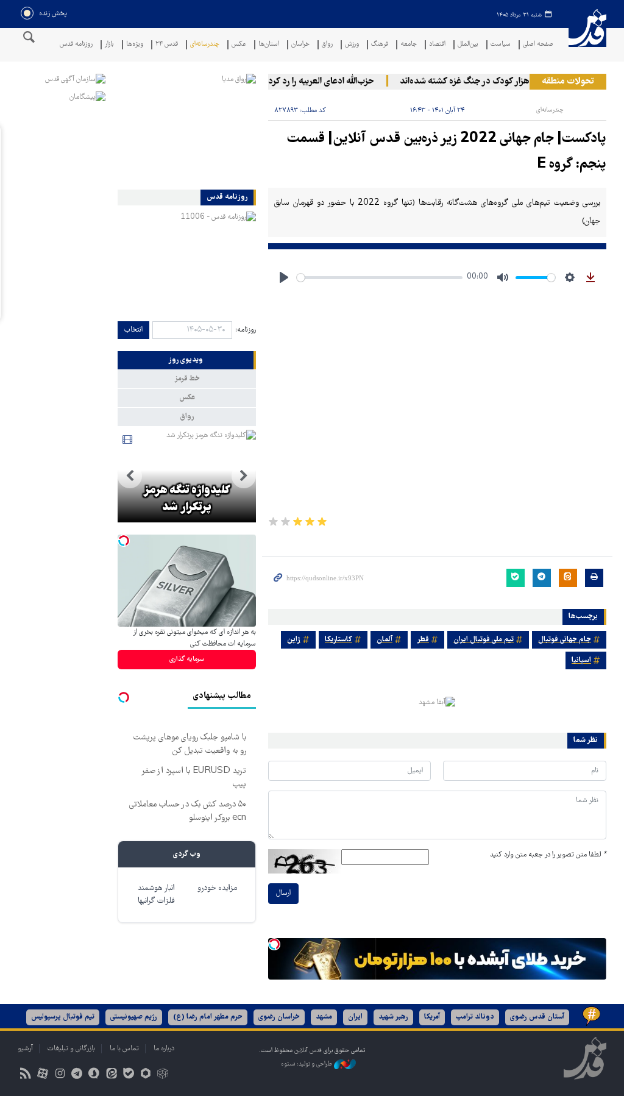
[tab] (187, 360)
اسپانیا (581, 660)
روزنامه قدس (76, 44)
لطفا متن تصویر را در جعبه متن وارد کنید (548, 855)
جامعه (408, 44)
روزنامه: (245, 330)
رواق (327, 44)
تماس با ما (124, 1049)
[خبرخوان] (25, 1075)
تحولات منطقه (568, 81)
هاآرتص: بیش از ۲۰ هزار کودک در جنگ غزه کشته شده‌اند (509, 81)
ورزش (352, 44)
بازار (109, 44)
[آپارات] (42, 1075)
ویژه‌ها (134, 44)
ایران (355, 1017)
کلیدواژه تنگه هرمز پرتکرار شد (186, 499)
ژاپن (293, 640)
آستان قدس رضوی (537, 1017)
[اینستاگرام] (59, 1075)
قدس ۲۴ (166, 44)
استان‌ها (268, 44)
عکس (239, 44)
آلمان (384, 640)
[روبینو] (145, 1075)
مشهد (324, 1017)
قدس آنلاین (587, 35)
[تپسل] (274, 944)
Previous (244, 476)
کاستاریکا (338, 640)
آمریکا (432, 1017)
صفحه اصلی (538, 44)
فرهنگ (379, 44)
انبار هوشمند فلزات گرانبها (156, 895)
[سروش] (94, 1075)
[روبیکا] (163, 1075)
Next (130, 476)
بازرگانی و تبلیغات (71, 1049)
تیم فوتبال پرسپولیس (62, 1017)
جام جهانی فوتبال (564, 640)
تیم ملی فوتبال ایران (483, 640)
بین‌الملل (468, 44)
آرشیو (25, 1049)
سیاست (501, 44)
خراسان (300, 44)
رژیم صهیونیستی (133, 1017)
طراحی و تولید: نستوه (307, 1064)
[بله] (128, 1075)
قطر (423, 640)
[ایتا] (111, 1075)
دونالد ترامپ (475, 1017)
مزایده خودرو (217, 888)
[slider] (380, 277)
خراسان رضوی (279, 1017)
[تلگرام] (77, 1075)
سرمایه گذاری (186, 659)
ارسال (283, 893)
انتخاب (133, 330)
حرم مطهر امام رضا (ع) (208, 1017)
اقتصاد (437, 44)
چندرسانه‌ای (204, 44)
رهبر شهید (393, 1017)
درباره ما (164, 1049)
